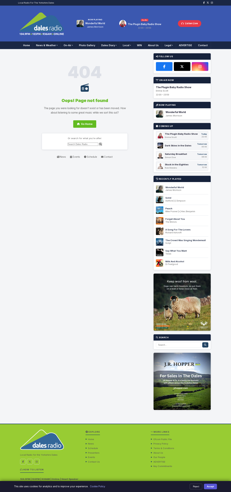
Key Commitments (162, 466)
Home (26, 45)
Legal (169, 45)
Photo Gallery (87, 45)
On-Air (68, 45)
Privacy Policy (160, 443)
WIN (139, 45)
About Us (153, 45)
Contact (203, 45)
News (62, 156)
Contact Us (94, 461)
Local (127, 45)
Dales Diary (109, 45)
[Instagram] (200, 66)
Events (76, 156)
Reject (196, 486)
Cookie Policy (97, 486)
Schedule (91, 156)
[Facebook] (164, 66)
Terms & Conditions (163, 448)
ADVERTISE (185, 45)
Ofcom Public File (162, 439)
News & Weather (46, 45)
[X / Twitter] (182, 66)
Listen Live (191, 23)
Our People (159, 457)
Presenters (93, 452)
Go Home (87, 123)
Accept (210, 486)
